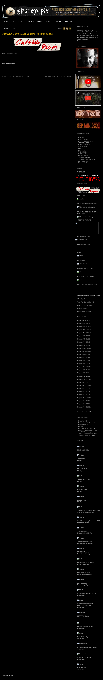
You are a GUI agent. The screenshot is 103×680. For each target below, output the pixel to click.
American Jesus (82, 308)
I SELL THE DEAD (83, 163)
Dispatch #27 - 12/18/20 (84, 333)
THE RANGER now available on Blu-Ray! (16, 76)
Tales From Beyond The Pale (85, 302)
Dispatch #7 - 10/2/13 (83, 388)
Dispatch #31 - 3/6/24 (83, 320)
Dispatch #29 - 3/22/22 (84, 326)
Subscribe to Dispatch (84, 412)
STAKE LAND (82, 154)
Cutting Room (13, 53)
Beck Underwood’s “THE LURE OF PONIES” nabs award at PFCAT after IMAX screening (88, 430)
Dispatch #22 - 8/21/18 (84, 348)
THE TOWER (81, 172)
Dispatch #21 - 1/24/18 (84, 351)
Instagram (92, 21)
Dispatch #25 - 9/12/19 (84, 339)
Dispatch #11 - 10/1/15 (83, 376)
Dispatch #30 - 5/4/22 (83, 323)
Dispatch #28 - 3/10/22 (84, 330)
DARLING (81, 148)
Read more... (81, 41)
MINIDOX (80, 119)
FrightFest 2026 (83, 421)
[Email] (70, 28)
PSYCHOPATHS (83, 139)
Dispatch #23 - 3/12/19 (84, 345)
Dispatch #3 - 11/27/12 (83, 401)
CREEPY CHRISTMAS (84, 220)
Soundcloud (96, 21)
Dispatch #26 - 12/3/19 (84, 336)
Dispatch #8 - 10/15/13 (84, 385)
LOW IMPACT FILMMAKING (85, 277)
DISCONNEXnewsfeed (84, 311)
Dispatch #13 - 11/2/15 (83, 370)
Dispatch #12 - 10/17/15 (84, 373)
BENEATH (81, 150)
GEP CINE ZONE (82, 107)
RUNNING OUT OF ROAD (85, 268)
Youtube (87, 21)
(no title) (80, 426)
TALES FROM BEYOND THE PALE (87, 204)
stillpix (79, 252)
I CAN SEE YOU (83, 161)
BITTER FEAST (83, 155)
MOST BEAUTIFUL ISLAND (86, 141)
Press (39, 21)
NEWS (20, 21)
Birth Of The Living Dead (84, 305)
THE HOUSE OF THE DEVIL (86, 159)
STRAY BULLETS (83, 143)
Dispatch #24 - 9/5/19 (83, 342)
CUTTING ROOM (82, 184)
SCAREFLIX (81, 196)
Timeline (58, 21)
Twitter (82, 21)
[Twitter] (67, 28)
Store (48, 21)
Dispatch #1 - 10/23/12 (84, 407)
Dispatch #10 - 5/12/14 (84, 379)
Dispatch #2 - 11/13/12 (83, 404)
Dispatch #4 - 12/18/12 (84, 398)
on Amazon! (85, 605)
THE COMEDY (82, 152)
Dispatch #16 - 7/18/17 (84, 360)
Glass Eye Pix (9, 21)
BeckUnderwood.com (83, 236)
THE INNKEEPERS (84, 157)
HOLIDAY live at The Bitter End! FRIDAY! (58, 76)
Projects (29, 21)
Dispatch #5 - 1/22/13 (83, 394)
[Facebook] (64, 28)
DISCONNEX (81, 260)
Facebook (78, 21)
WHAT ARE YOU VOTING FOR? (87, 285)
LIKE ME (81, 137)
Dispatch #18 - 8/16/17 (84, 354)
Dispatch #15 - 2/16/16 (84, 363)
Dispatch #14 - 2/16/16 (84, 367)
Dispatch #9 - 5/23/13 (83, 382)
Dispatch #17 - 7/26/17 (84, 357)
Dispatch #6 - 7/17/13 (83, 391)
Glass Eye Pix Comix (83, 244)
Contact (68, 21)
